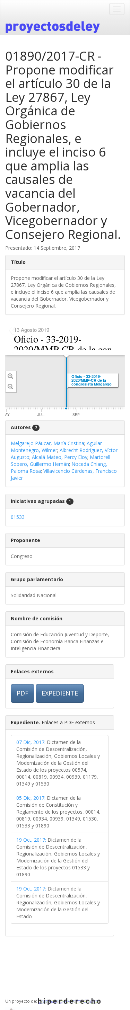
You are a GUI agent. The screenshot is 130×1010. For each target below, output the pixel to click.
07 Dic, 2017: (30, 742)
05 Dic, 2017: (30, 798)
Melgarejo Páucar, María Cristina (47, 443)
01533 (18, 517)
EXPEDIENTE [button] (60, 693)
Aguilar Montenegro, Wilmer (56, 446)
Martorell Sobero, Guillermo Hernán (60, 460)
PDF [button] (22, 693)
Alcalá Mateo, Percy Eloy (59, 457)
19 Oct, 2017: (31, 839)
